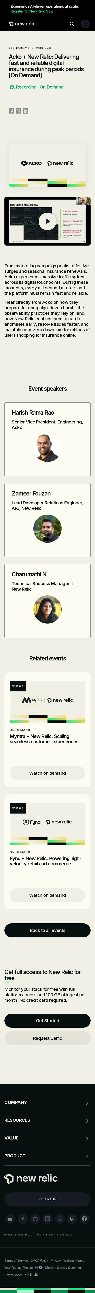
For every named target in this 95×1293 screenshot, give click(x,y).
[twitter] (22, 1218)
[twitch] (72, 1218)
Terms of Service (16, 1260)
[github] (35, 1218)
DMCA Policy (39, 1260)
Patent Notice (13, 1275)
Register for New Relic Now (32, 11)
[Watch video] (47, 221)
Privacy (56, 1260)
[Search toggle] (72, 23)
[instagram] (60, 1218)
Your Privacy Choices (18, 1267)
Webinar (43, 48)
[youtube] (10, 1218)
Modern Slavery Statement (63, 1267)
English (35, 1274)
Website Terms (73, 1260)
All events (19, 48)
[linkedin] (47, 1218)
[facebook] (84, 1218)
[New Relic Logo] (21, 24)
